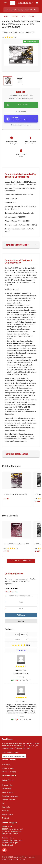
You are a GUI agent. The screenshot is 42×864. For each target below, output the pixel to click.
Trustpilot (5, 818)
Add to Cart (17, 105)
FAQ (3, 803)
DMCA (16, 859)
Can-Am (31, 16)
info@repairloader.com (10, 834)
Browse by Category (9, 772)
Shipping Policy (7, 785)
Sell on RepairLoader (9, 775)
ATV (23, 16)
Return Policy (6, 789)
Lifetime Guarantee (8, 800)
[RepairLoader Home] (21, 3)
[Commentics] (21, 657)
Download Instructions (10, 796)
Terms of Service (7, 792)
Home (6, 16)
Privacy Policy (7, 859)
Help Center (6, 807)
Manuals (15, 16)
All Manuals (6, 764)
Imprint (22, 859)
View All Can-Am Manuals (21, 561)
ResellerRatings (7, 814)
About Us (5, 811)
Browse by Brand (8, 768)
